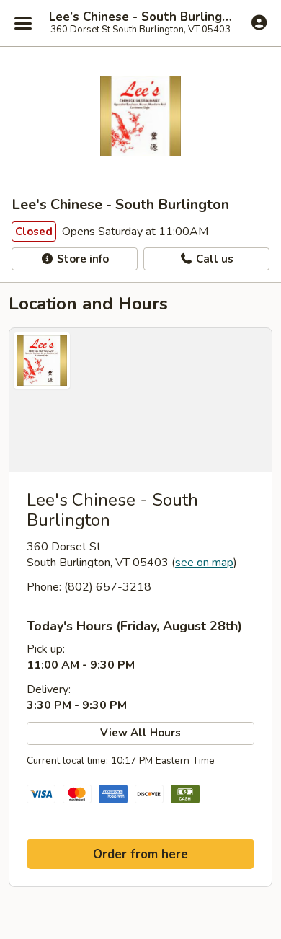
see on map (204, 562)
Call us (213, 259)
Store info (81, 259)
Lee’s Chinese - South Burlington (140, 17)
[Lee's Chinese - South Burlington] (140, 400)
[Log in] (259, 22)
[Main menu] (23, 23)
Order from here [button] (140, 854)
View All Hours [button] (140, 733)
